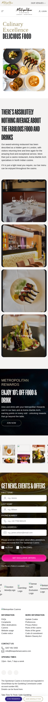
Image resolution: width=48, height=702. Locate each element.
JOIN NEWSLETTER (33, 699)
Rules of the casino (33, 628)
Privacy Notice (31, 625)
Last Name (7, 504)
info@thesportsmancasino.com (18, 651)
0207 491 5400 (11, 648)
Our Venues (37, 3)
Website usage (7, 631)
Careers (4, 628)
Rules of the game (32, 631)
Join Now (11, 423)
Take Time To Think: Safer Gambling (16, 695)
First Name (7, 493)
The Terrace (24, 336)
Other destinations (8, 625)
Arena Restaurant (24, 200)
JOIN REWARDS (13, 699)
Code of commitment (33, 633)
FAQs (3, 619)
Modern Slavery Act (33, 636)
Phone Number (9, 516)
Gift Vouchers (24, 291)
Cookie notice (7, 633)
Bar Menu (24, 246)
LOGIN (44, 11)
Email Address (9, 527)
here (27, 566)
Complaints (6, 622)
